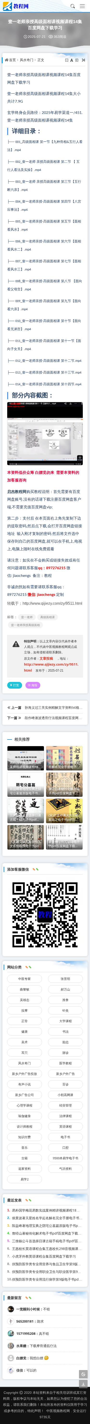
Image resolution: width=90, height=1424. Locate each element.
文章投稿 (46, 658)
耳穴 (24, 1052)
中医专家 (24, 979)
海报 (34, 685)
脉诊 (65, 1052)
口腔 (65, 1147)
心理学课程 (24, 1105)
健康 (24, 1031)
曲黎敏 (24, 989)
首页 (12, 60)
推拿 (65, 1000)
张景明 (65, 979)
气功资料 (65, 1168)
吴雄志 (24, 1000)
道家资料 (24, 1168)
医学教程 (65, 1063)
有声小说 (24, 1084)
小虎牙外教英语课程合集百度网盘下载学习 (44, 1256)
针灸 (65, 1010)
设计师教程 (24, 1126)
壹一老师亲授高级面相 (25, 625)
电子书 (65, 1137)
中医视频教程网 (58, 1410)
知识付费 (24, 1137)
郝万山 (65, 989)
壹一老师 (27, 617)
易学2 (25, 1179)
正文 (40, 60)
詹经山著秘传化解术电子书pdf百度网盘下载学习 (48, 1233)
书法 (65, 1031)
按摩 (24, 1010)
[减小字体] (67, 60)
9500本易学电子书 (65, 1158)
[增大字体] (77, 60)
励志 (65, 1042)
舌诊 (65, 1084)
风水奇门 (26, 60)
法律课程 (65, 1116)
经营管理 (65, 1105)
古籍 (24, 1158)
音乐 (24, 1147)
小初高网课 (65, 1095)
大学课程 (65, 1021)
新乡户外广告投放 (24, 1074)
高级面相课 (47, 617)
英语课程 (65, 1126)
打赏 (16, 685)
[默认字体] (72, 60)
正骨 (24, 1021)
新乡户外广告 (65, 1074)
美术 (24, 1042)
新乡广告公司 (24, 1095)
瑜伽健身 (24, 1116)
